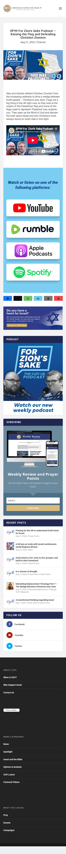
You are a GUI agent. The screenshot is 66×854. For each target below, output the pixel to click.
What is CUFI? (10, 677)
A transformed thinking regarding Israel (35, 600)
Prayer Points (33, 536)
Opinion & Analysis (12, 767)
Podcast (41, 42)
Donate (6, 822)
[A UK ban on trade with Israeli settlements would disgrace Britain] (10, 546)
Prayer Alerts (33, 574)
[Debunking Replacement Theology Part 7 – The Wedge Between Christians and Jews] (10, 586)
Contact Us (8, 692)
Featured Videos (11, 782)
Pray (5, 815)
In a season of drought (26, 571)
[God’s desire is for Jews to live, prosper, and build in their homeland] (10, 560)
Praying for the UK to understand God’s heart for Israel (37, 531)
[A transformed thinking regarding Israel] (10, 602)
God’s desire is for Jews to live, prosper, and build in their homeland (37, 559)
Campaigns (8, 830)
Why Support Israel (12, 685)
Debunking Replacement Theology (42, 589)
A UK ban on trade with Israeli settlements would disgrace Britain (36, 545)
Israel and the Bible (12, 759)
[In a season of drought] (10, 573)
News (30, 550)
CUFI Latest (9, 774)
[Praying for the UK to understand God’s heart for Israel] (10, 532)
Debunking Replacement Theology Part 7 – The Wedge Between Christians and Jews (36, 585)
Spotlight (7, 752)
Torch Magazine (22, 592)
